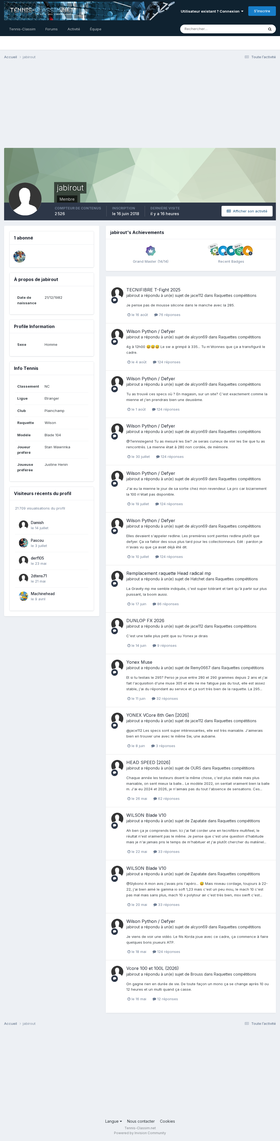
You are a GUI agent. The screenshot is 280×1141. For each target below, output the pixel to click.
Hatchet (198, 579)
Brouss (197, 974)
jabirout (133, 295)
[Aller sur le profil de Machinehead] (23, 596)
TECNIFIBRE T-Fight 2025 (153, 289)
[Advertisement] (140, 106)
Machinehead (43, 594)
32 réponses (166, 698)
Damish (37, 522)
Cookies (167, 1121)
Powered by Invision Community (140, 1133)
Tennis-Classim (22, 29)
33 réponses (168, 851)
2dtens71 (39, 576)
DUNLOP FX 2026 (145, 620)
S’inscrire (262, 11)
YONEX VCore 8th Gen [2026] (157, 715)
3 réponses (165, 746)
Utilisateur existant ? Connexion (211, 11)
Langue (112, 1121)
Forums (51, 29)
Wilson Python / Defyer (150, 331)
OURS (196, 768)
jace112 (197, 295)
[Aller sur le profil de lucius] (19, 257)
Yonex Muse (139, 662)
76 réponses (169, 314)
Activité (74, 29)
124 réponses (168, 362)
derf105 (37, 558)
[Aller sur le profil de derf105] (23, 560)
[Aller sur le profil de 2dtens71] (23, 578)
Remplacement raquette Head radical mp (168, 573)
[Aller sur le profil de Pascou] (23, 543)
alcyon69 (199, 337)
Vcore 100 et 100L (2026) (152, 968)
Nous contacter (141, 1121)
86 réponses (167, 604)
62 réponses (168, 798)
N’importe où (246, 29)
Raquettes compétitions (235, 295)
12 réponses (167, 999)
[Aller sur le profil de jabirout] (117, 293)
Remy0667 (201, 667)
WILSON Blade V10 (146, 815)
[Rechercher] (270, 29)
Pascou (37, 540)
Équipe (95, 29)
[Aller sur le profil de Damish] (23, 525)
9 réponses (166, 645)
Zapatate (199, 820)
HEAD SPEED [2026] (148, 762)
